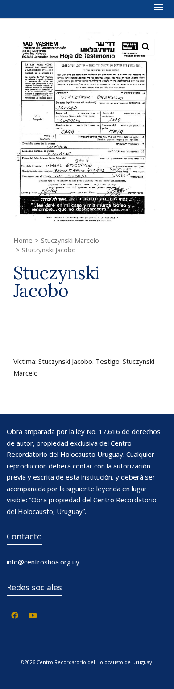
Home (23, 240)
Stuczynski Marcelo (70, 240)
